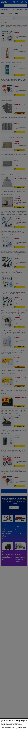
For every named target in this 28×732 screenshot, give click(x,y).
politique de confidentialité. (15, 728)
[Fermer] (26, 720)
